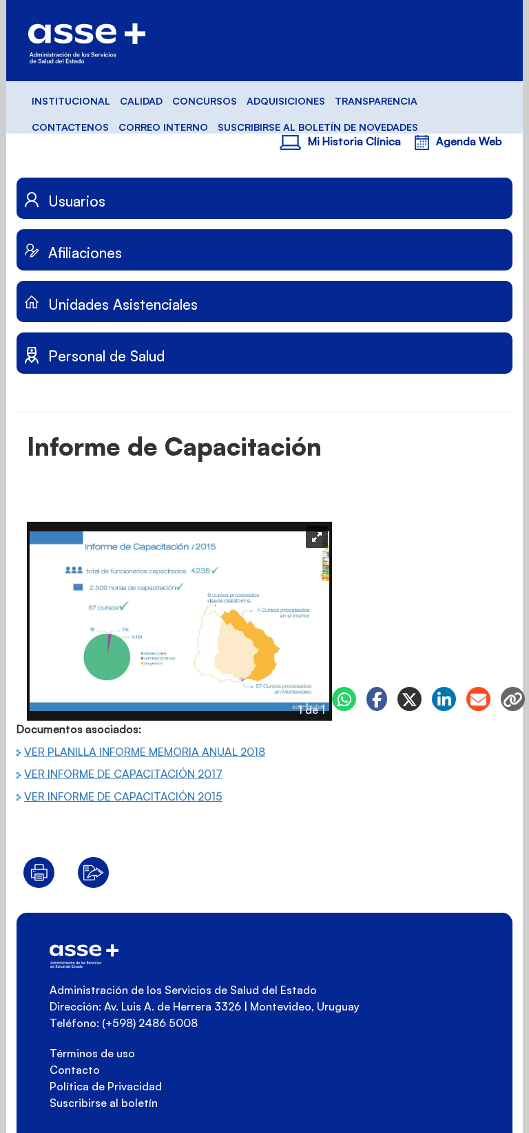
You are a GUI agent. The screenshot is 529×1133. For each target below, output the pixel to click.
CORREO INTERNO (163, 126)
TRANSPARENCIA (376, 100)
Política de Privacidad (106, 1086)
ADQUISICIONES (286, 100)
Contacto (75, 1070)
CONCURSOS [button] (204, 100)
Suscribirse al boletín (104, 1103)
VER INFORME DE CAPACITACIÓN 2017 (123, 774)
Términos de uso (92, 1053)
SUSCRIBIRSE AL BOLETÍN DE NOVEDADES (318, 126)
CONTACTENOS (70, 126)
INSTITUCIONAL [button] (71, 100)
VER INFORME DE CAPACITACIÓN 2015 (123, 796)
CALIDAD (141, 100)
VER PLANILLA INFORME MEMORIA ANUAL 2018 (144, 752)
